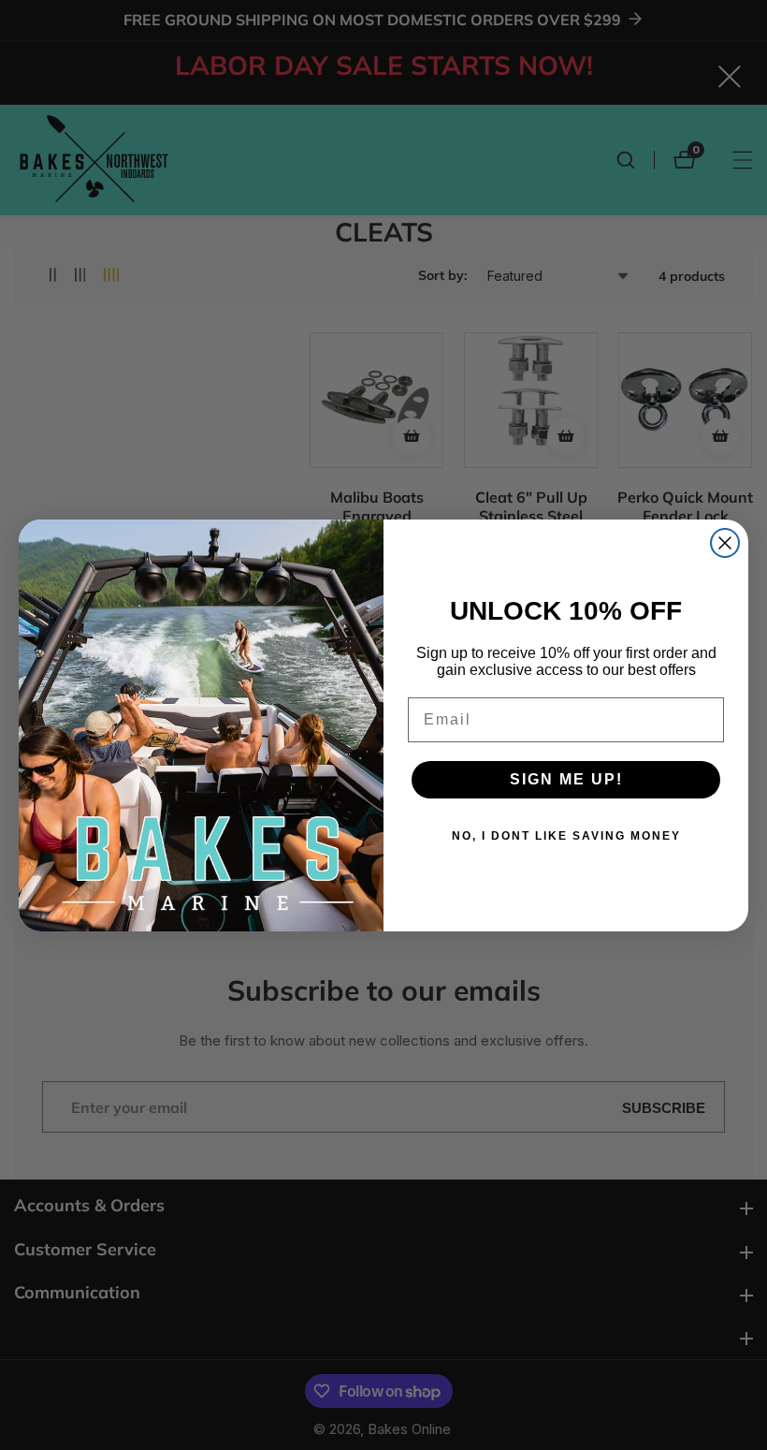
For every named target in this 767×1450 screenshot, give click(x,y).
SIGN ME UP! (566, 779)
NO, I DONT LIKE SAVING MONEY (566, 835)
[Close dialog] (725, 543)
